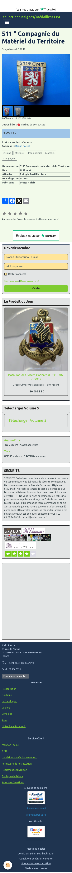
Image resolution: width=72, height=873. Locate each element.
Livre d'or (7, 714)
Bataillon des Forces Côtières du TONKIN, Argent (36, 376)
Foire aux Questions (13, 782)
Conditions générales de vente (36, 858)
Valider (36, 288)
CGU (4, 751)
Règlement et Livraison (14, 770)
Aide (4, 720)
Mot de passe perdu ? (29, 281)
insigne (7, 153)
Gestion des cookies (36, 868)
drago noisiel (34, 153)
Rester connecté (17, 274)
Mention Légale (10, 745)
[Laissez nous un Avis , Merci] (36, 831)
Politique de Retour (12, 776)
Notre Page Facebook (14, 726)
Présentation (9, 689)
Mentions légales (36, 848)
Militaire (19, 153)
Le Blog (6, 707)
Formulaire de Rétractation (17, 763)
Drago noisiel (22, 146)
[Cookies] (7, 865)
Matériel (50, 153)
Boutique (7, 695)
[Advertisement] (36, 601)
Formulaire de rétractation (36, 863)
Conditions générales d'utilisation (36, 853)
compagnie (9, 158)
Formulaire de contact (15, 676)
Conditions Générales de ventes (19, 757)
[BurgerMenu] (7, 22)
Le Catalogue (9, 701)
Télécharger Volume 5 (27, 420)
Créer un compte (11, 281)
